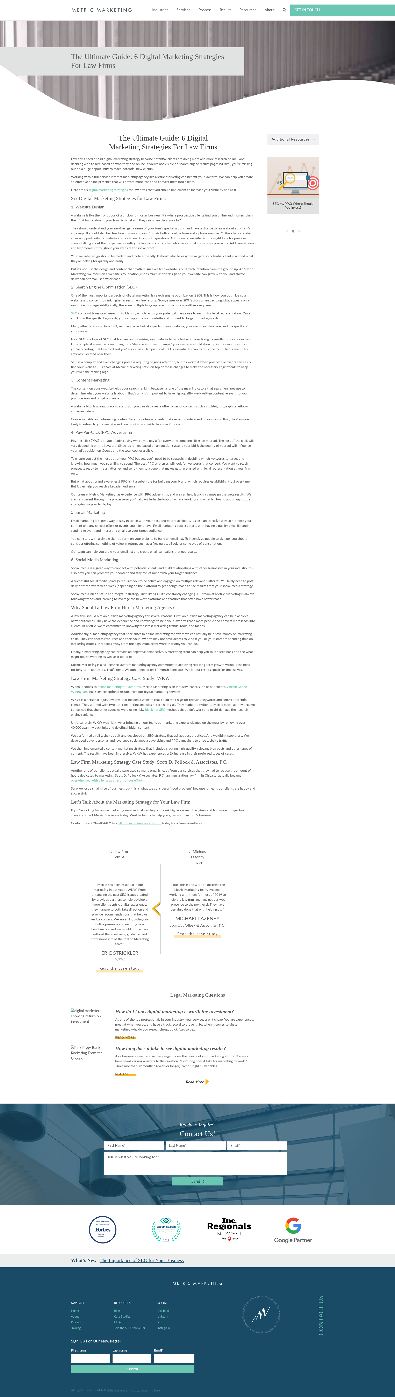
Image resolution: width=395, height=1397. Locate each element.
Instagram (163, 1328)
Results (225, 10)
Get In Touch (307, 10)
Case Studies (122, 1316)
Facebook (163, 1311)
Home (75, 1311)
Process (205, 10)
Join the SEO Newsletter (129, 1328)
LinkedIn (162, 1316)
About (269, 10)
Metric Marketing (117, 1390)
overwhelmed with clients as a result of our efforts (107, 780)
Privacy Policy (139, 1390)
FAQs (117, 1322)
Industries (160, 10)
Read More (195, 1081)
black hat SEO (155, 709)
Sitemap (156, 1390)
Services (183, 10)
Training (76, 1328)
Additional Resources (291, 139)
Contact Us (321, 1315)
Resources (247, 10)
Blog (117, 1311)
